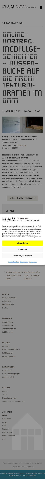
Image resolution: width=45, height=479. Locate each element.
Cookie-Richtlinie (13, 262)
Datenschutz (24, 262)
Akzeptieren (22, 243)
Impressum (33, 262)
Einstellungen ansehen (22, 256)
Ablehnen (22, 249)
